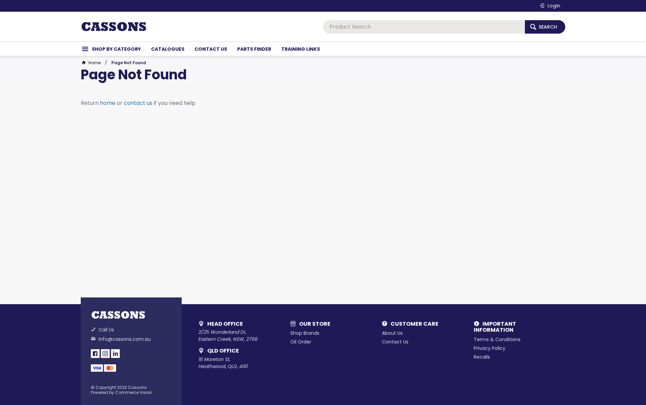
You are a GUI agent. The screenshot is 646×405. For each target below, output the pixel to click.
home (107, 103)
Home (94, 63)
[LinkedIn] (115, 353)
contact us (138, 103)
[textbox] (424, 27)
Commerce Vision (133, 392)
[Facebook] (95, 353)
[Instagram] (105, 353)
